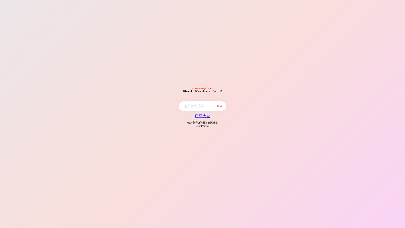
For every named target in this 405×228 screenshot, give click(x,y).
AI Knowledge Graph (202, 88)
